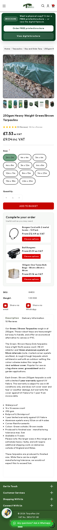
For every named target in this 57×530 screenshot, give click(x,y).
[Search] (42, 6)
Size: (6, 150)
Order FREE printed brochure (28, 28)
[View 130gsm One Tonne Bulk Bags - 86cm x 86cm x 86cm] (13, 272)
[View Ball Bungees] (13, 252)
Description (12, 318)
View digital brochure (28, 36)
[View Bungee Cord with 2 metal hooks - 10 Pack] (13, 233)
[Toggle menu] (4, 6)
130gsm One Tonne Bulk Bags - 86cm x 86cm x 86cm (34, 268)
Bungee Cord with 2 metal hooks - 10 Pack (35, 228)
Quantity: (8, 191)
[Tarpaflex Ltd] (28, 6)
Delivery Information (33, 318)
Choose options (31, 239)
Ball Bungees (29, 247)
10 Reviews (11, 321)
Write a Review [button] (36, 127)
